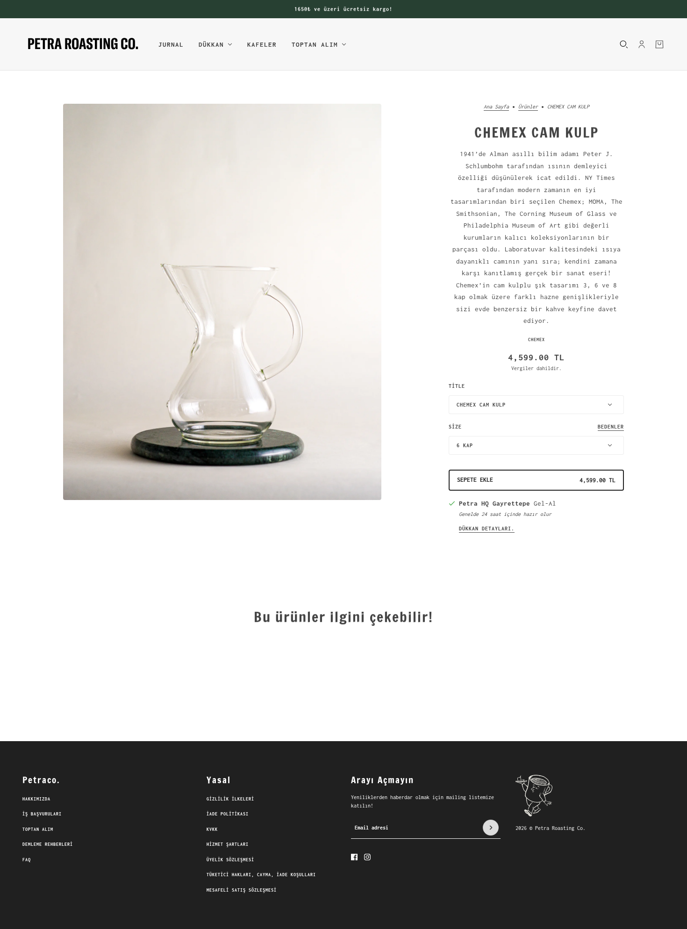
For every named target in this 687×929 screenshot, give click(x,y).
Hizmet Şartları (228, 844)
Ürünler (528, 106)
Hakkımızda (36, 798)
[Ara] (624, 44)
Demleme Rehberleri (47, 844)
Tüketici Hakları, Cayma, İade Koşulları (261, 874)
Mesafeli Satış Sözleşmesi (242, 890)
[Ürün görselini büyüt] (222, 302)
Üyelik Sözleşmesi (230, 859)
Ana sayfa (496, 106)
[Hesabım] (642, 44)
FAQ (26, 859)
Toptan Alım (37, 829)
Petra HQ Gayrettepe (494, 503)
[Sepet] (659, 44)
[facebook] (354, 857)
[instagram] (367, 857)
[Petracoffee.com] (82, 44)
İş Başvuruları (42, 813)
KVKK (212, 829)
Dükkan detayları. (487, 528)
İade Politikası (228, 813)
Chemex (536, 339)
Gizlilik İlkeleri (230, 798)
